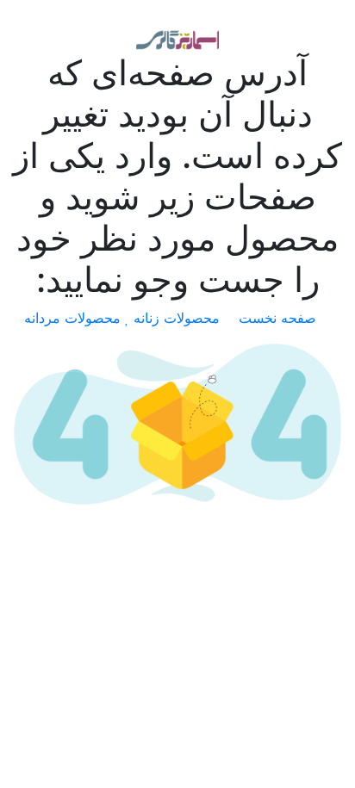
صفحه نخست (280, 317)
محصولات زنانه (179, 317)
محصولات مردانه (74, 317)
